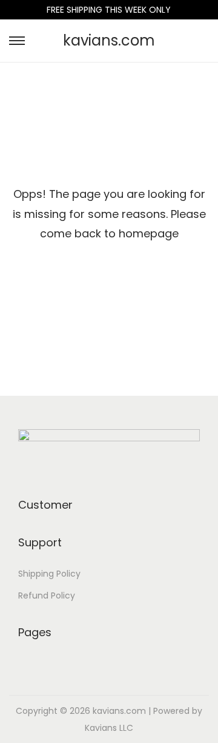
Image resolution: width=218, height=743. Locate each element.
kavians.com (109, 40)
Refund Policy (46, 595)
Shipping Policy (49, 574)
